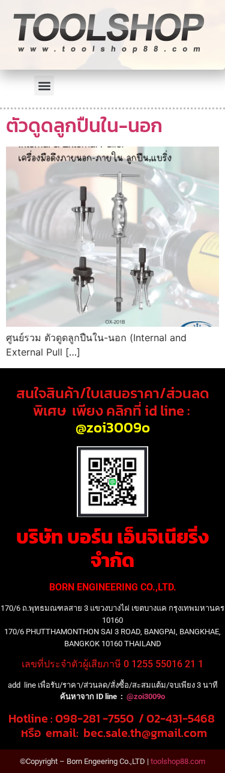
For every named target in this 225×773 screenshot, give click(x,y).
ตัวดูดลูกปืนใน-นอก (84, 125)
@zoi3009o (113, 427)
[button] (44, 85)
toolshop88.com (178, 761)
